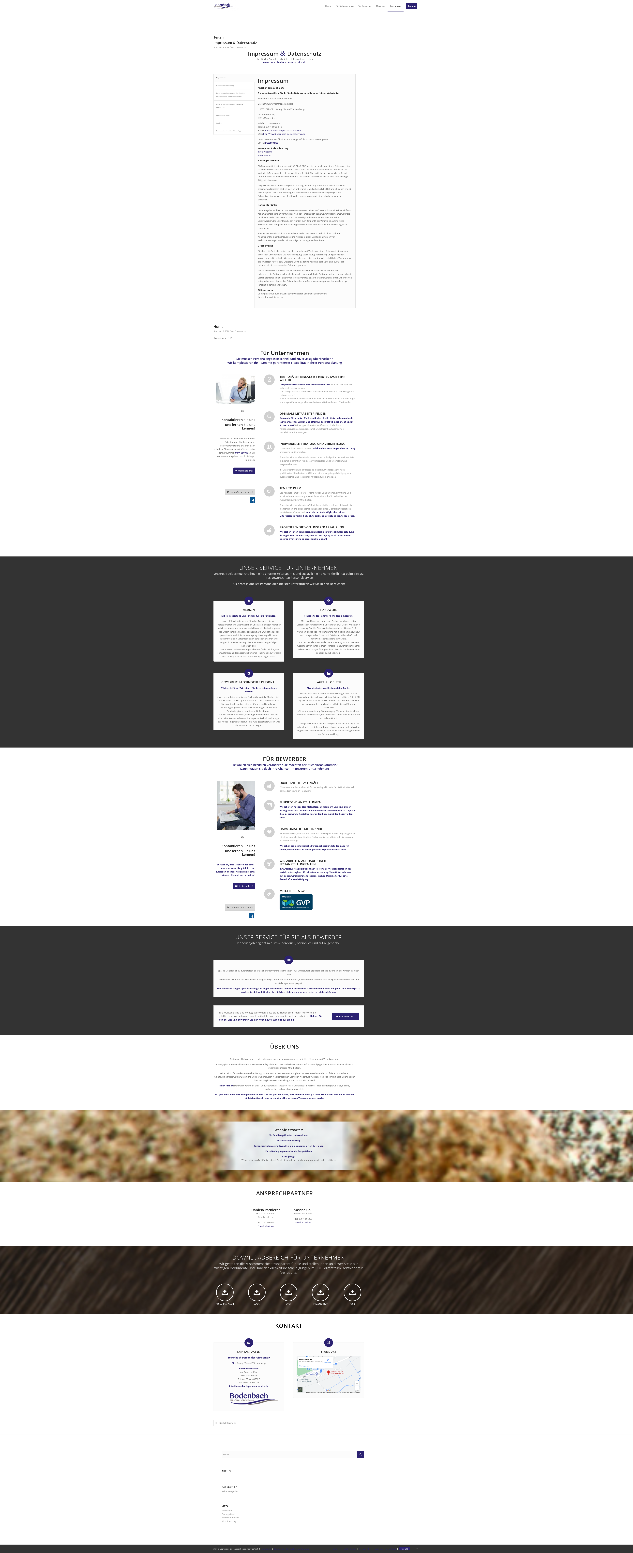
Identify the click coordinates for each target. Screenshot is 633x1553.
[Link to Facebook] (417, 1548)
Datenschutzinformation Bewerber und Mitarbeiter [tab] (231, 106)
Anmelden (227, 1510)
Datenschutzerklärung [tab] (225, 85)
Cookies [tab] (219, 123)
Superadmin (240, 47)
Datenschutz (279, 1549)
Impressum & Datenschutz (235, 42)
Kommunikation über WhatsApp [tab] (228, 131)
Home (218, 326)
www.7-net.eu (264, 155)
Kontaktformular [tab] (227, 1422)
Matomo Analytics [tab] (223, 115)
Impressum (266, 1549)
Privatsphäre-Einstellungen (297, 1549)
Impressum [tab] (221, 78)
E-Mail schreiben (266, 1225)
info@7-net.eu (265, 151)
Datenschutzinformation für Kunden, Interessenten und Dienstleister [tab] (230, 95)
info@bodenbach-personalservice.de (283, 130)
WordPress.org (229, 1521)
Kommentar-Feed (230, 1517)
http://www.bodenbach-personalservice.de (284, 133)
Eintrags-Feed (228, 1514)
